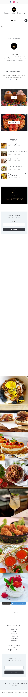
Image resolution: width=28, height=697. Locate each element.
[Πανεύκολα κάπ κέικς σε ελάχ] (14, 475)
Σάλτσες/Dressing (14, 645)
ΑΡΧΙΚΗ (4, 683)
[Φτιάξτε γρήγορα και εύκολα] (14, 446)
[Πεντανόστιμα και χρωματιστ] (14, 559)
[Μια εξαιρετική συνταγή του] (14, 390)
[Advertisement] (14, 252)
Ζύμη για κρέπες (13, 144)
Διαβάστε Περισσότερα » (16, 60)
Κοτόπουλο (14, 638)
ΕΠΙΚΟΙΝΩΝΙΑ (16, 685)
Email (14, 221)
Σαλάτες (14, 631)
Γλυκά (14, 647)
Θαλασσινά (14, 636)
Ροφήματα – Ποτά (14, 650)
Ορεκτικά (14, 629)
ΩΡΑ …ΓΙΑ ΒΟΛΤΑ (13, 683)
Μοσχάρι (14, 640)
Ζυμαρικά (14, 633)
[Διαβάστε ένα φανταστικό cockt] (14, 503)
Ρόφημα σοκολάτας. (14, 159)
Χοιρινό (14, 643)
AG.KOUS (17, 694)
